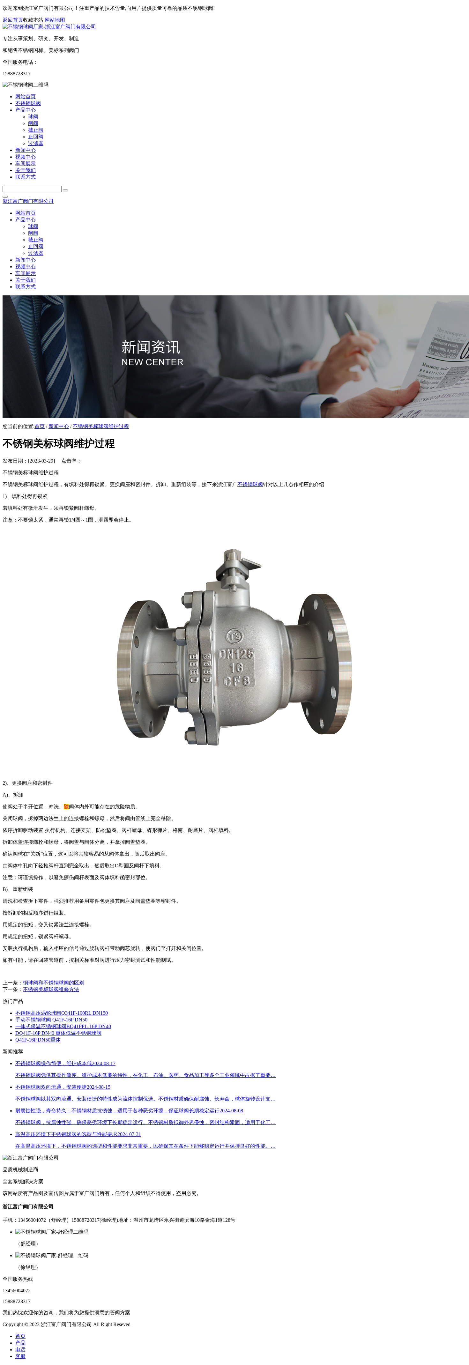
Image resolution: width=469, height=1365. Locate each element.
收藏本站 (33, 20)
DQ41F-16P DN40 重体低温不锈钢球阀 (58, 1033)
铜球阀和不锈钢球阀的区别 (53, 982)
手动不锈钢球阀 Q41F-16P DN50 (51, 1019)
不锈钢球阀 (250, 484)
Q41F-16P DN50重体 (38, 1039)
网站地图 (55, 20)
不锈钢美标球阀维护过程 (101, 426)
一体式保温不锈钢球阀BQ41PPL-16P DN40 (63, 1026)
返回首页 (13, 20)
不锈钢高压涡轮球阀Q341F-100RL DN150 (61, 1013)
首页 (39, 426)
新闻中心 (58, 426)
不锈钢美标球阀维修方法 (51, 989)
